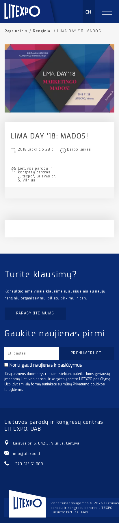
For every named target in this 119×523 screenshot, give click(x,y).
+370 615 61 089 (28, 464)
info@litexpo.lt (26, 453)
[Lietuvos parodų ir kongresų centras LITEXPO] (32, 21)
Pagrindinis (16, 31)
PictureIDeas (77, 512)
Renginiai (42, 31)
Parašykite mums (35, 313)
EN (88, 12)
